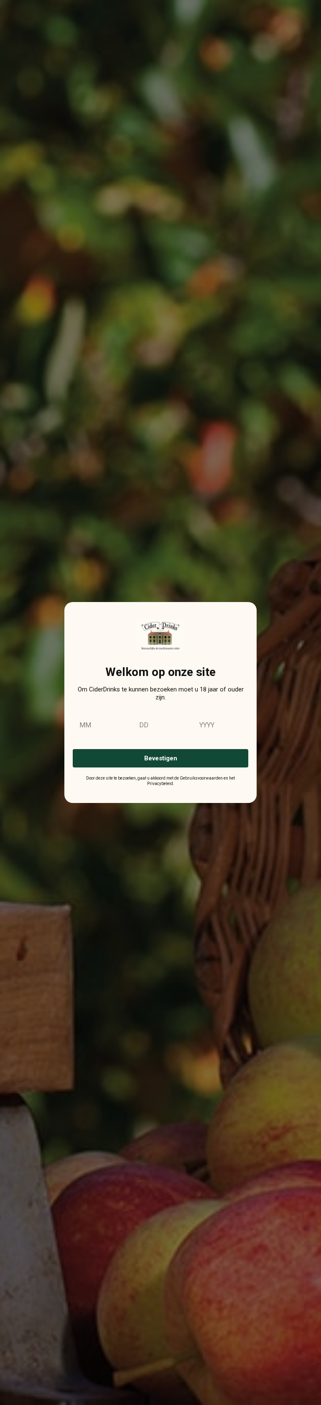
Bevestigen (160, 758)
